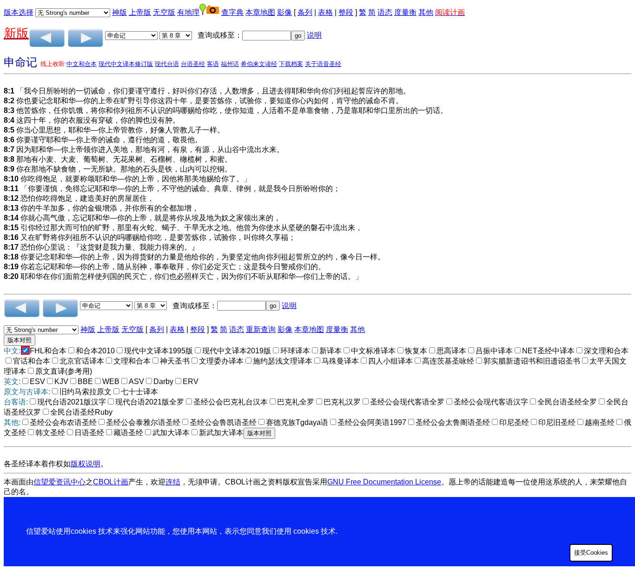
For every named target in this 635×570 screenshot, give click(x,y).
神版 (119, 12)
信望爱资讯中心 (59, 482)
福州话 (230, 63)
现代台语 (167, 63)
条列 (305, 12)
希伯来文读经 (259, 63)
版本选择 (18, 12)
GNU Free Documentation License (384, 482)
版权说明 (85, 464)
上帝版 (140, 12)
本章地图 (260, 12)
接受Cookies (591, 552)
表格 (325, 12)
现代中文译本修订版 (126, 63)
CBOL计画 (110, 482)
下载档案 (291, 63)
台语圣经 (193, 63)
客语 (213, 63)
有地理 (188, 12)
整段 (345, 12)
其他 (425, 12)
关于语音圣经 (323, 63)
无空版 (164, 12)
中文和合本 (81, 63)
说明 (314, 35)
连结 (172, 482)
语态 (384, 12)
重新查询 (261, 329)
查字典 (232, 12)
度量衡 (405, 12)
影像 (284, 12)
